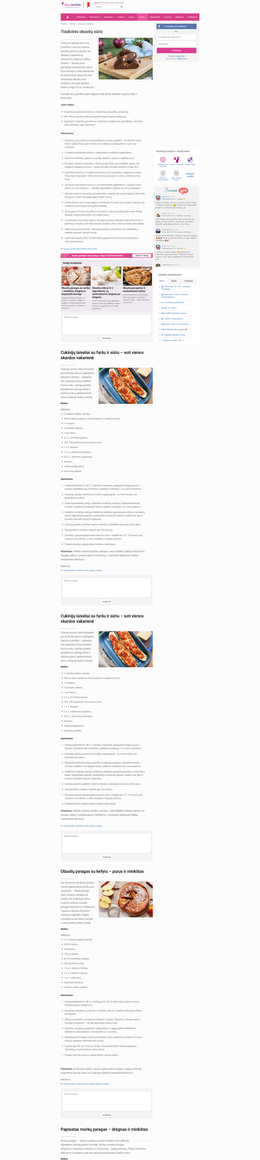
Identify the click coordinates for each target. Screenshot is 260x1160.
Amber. (164, 213)
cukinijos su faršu (82, 570)
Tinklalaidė (80, 17)
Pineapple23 (166, 229)
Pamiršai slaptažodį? (176, 56)
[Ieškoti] (122, 7)
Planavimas (94, 17)
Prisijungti (176, 50)
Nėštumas (108, 17)
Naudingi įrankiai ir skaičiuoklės (173, 151)
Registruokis (182, 59)
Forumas (168, 17)
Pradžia (67, 17)
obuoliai (66, 249)
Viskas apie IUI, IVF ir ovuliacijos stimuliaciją (176, 215)
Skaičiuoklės (155, 17)
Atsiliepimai (192, 17)
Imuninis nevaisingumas (173, 319)
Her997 (164, 196)
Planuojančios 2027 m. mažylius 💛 (173, 199)
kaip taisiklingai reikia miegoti (172, 329)
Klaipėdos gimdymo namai (174, 335)
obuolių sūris (74, 249)
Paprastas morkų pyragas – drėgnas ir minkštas (104, 1129)
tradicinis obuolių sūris (88, 249)
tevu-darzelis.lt (70, 39)
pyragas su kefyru (102, 1084)
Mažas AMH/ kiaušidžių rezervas (174, 313)
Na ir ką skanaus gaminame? (172, 302)
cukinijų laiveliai (69, 570)
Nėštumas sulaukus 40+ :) (173, 340)
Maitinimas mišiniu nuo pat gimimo (174, 324)
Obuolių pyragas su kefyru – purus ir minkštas (102, 871)
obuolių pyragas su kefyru (85, 1084)
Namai (142, 17)
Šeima (131, 17)
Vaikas (121, 17)
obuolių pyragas (69, 1084)
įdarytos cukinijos (96, 570)
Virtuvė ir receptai (85, 24)
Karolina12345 (166, 265)
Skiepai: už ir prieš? (169, 308)
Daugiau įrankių (190, 175)
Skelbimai (179, 17)
